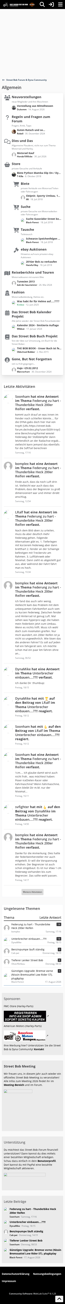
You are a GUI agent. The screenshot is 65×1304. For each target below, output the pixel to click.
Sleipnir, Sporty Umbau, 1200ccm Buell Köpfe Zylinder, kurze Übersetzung (43, 195)
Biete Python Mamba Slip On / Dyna (39, 173)
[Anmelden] (51, 4)
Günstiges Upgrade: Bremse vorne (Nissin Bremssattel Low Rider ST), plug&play (35, 1251)
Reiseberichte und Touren (33, 272)
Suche (26, 206)
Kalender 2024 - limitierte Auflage (38, 325)
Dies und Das (22, 141)
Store (16, 164)
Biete (25, 183)
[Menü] (60, 4)
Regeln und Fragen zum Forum (31, 119)
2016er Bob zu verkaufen (41, 261)
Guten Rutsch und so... (31, 130)
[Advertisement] (32, 43)
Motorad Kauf (25, 153)
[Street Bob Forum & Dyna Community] (19, 4)
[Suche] (42, 4)
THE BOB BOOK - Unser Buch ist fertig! (39, 348)
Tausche (27, 229)
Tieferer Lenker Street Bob (26, 1240)
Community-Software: (32, 1293)
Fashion (18, 292)
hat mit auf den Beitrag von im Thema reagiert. (35, 704)
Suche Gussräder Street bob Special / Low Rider (43, 218)
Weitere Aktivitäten (32, 891)
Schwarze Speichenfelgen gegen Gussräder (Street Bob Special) (43, 238)
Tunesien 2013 (26, 281)
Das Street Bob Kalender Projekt (31, 314)
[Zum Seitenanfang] (59, 1299)
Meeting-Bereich (14, 1085)
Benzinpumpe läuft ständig (26, 1231)
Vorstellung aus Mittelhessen (35, 106)
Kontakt (39, 1049)
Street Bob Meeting (19, 1066)
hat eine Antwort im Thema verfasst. (38, 402)
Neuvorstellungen (26, 97)
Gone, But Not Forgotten (32, 359)
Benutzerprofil (47, 1161)
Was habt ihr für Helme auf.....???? (38, 301)
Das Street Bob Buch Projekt (35, 336)
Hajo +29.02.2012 (27, 368)
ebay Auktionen (34, 249)
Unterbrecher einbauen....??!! (28, 1222)
